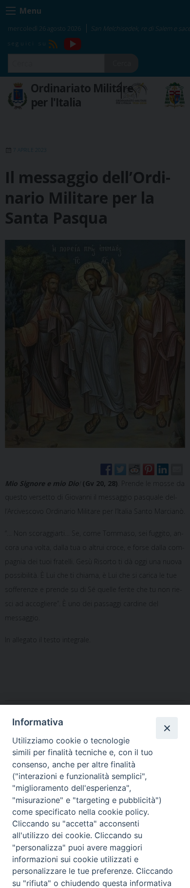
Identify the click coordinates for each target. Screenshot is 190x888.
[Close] (166, 728)
